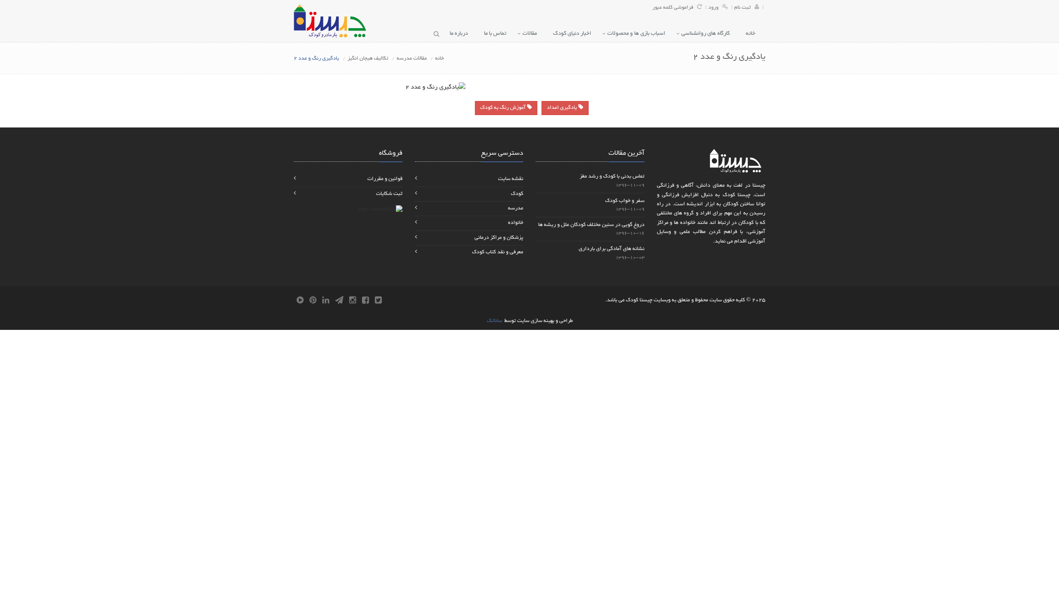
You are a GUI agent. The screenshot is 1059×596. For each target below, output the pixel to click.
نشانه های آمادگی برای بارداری (612, 249)
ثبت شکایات (389, 194)
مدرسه (515, 208)
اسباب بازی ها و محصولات (638, 34)
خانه (752, 34)
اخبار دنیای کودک (574, 34)
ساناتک (494, 321)
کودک (517, 194)
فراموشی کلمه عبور (672, 8)
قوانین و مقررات (385, 179)
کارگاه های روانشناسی (707, 34)
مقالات (531, 34)
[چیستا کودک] (330, 21)
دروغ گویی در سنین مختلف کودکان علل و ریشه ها (591, 225)
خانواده (515, 223)
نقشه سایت (510, 179)
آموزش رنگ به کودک (503, 108)
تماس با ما (497, 34)
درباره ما (461, 34)
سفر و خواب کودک (625, 201)
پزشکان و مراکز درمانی (498, 238)
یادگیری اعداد (562, 108)
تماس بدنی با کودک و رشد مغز (612, 177)
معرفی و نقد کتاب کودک (497, 252)
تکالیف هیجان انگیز (367, 59)
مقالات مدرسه (412, 59)
